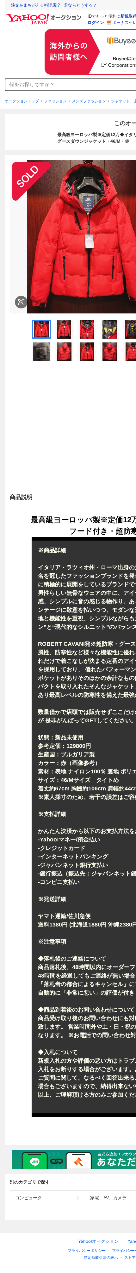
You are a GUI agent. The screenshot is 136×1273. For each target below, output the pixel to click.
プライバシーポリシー (87, 1250)
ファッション (55, 101)
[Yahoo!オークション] (44, 15)
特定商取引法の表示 (101, 1257)
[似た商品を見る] (21, 302)
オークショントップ (22, 101)
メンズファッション (89, 101)
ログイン (96, 22)
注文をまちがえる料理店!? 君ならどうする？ (54, 5)
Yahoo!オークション (98, 1241)
